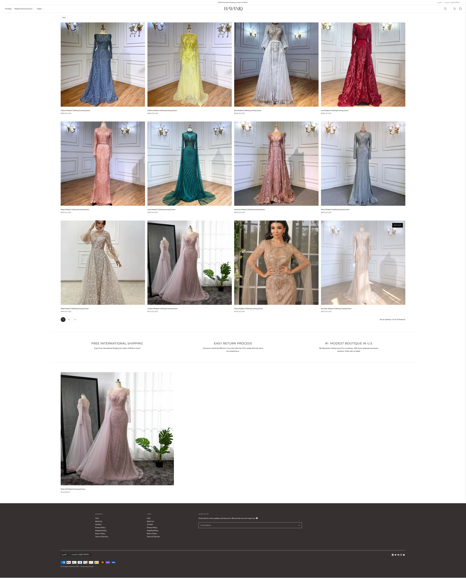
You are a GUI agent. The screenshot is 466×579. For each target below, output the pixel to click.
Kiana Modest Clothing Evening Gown (248, 309)
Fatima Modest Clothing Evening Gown (75, 110)
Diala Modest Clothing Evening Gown (75, 309)
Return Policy (100, 534)
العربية (439, 2)
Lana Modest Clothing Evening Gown (161, 210)
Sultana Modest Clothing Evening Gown (162, 309)
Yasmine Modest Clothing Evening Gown (249, 210)
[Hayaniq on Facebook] (393, 555)
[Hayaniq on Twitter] (395, 555)
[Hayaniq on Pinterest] (398, 555)
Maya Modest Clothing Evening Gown (75, 210)
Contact (98, 524)
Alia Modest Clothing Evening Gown (247, 110)
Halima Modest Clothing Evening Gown (162, 110)
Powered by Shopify (86, 566)
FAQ (97, 518)
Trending (8, 9)
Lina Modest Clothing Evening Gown (334, 110)
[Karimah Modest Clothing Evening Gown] (363, 263)
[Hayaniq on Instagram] (401, 555)
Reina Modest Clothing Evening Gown (335, 210)
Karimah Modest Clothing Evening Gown (336, 309)
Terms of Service (101, 537)
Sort (64, 17)
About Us (98, 521)
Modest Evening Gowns (23, 9)
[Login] (454, 8)
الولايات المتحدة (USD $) (452, 2)
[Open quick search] (445, 8)
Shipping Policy (101, 531)
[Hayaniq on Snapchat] (404, 555)
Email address (205, 522)
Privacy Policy (100, 528)
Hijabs (39, 9)
